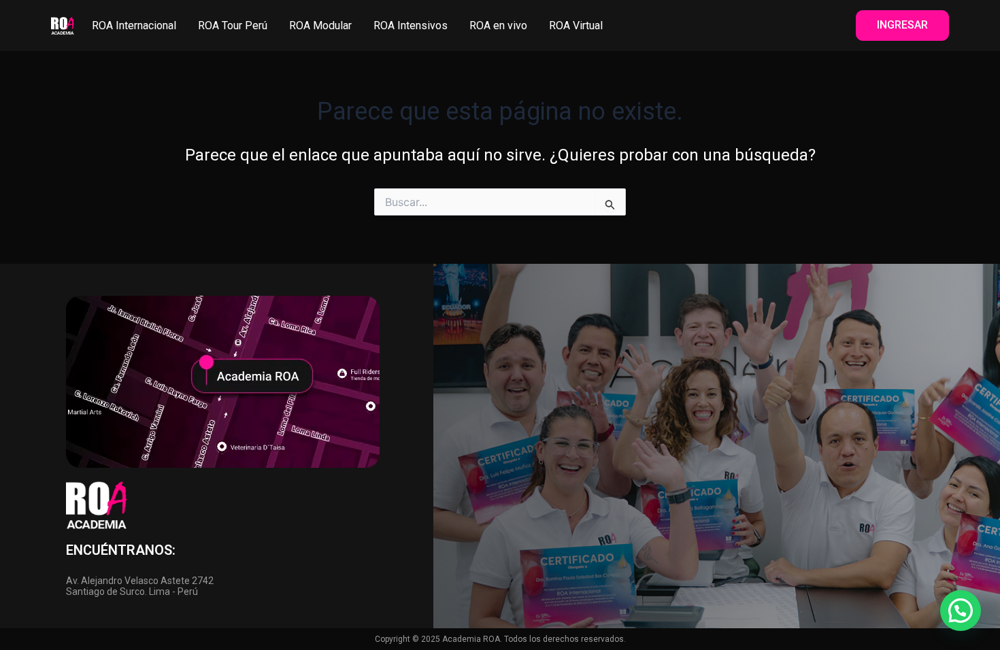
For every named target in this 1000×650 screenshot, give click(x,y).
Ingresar (902, 24)
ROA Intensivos (410, 25)
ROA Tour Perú (232, 25)
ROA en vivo (498, 25)
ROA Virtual (576, 25)
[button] (960, 610)
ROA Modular (320, 25)
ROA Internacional (134, 25)
